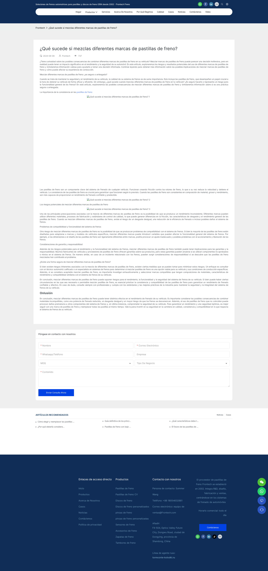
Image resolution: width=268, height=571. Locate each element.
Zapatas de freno (125, 536)
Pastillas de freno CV (127, 494)
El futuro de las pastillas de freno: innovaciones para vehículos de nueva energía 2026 (185, 426)
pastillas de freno (84, 92)
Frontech (40, 27)
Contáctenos (85, 518)
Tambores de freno (126, 542)
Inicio (81, 488)
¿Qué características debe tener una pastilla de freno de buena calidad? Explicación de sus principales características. (185, 421)
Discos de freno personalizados (132, 506)
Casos (228, 415)
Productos (84, 494)
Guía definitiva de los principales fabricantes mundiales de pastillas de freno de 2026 (118, 421)
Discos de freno (124, 500)
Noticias (220, 415)
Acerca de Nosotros (89, 500)
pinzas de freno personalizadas (132, 518)
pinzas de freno (124, 512)
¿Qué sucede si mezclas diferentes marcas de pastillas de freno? (83, 27)
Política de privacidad (90, 524)
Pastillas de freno (125, 488)
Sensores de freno (125, 524)
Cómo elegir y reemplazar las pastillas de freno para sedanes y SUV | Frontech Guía (56, 421)
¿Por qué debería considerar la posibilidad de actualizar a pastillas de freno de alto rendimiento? (51, 426)
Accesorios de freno (126, 530)
